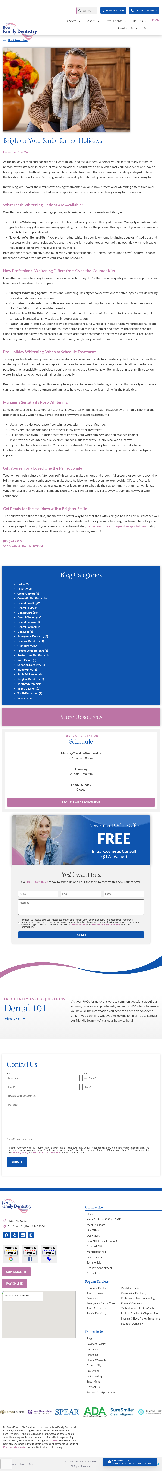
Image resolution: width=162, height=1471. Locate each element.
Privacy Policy (79, 924)
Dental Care (24, 612)
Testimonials (94, 1262)
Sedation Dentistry (29, 664)
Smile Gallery (94, 1257)
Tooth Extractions (97, 1308)
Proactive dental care (30, 650)
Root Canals (24, 660)
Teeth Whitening (28, 683)
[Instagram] (31, 1235)
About (91, 21)
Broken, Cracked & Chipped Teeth (140, 1313)
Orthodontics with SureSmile (137, 1308)
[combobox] (86, 10)
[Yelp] (14, 1235)
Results (138, 21)
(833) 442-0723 (37, 882)
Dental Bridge (26, 608)
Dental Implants (27, 627)
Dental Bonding (27, 603)
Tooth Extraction (27, 693)
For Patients (114, 21)
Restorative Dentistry (31, 655)
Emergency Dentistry (30, 636)
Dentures (23, 631)
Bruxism (22, 589)
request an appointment (131, 526)
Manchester (19, 1447)
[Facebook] (6, 1235)
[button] (113, 10)
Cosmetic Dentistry (29, 598)
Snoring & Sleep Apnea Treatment (140, 1318)
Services (70, 21)
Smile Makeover (27, 674)
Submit (81, 935)
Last (84, 1073)
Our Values (93, 1235)
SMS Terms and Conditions (105, 924)
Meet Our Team (96, 1224)
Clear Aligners (26, 593)
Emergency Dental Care (101, 1303)
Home (90, 1214)
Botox (21, 584)
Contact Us (125, 28)
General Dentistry (28, 641)
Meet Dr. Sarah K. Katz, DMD (104, 1219)
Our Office (93, 1230)
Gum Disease (25, 645)
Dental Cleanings (28, 617)
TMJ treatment (27, 688)
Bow (55, 1440)
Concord (7, 1447)
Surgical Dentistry (28, 679)
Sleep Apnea (25, 669)
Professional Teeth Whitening (138, 1298)
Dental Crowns (26, 622)
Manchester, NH (96, 1251)
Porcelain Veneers (131, 1303)
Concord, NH (94, 1246)
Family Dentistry (96, 1313)
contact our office (98, 526)
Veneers (22, 698)
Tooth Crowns (95, 1293)
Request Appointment (99, 1268)
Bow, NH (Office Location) (102, 1241)
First (9, 1073)
